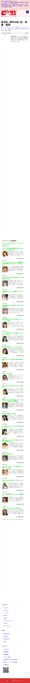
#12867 (26, 33)
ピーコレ (5, 610)
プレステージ (7, 626)
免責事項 (5, 652)
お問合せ (5, 664)
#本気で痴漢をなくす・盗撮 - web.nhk (11, 4)
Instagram (6, 633)
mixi (4, 641)
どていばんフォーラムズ (9, 27)
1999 (10, 680)
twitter (5, 636)
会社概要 (5, 654)
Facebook (6, 639)
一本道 (5, 623)
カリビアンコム (7, 620)
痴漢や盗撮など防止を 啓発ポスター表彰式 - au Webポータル (15, 6)
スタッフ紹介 (7, 657)
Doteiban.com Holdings (10, 659)
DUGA (5, 618)
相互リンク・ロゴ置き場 (10, 662)
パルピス (5, 608)
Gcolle (5, 615)
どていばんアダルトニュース (9, 1)
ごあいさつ (6, 649)
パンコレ (5, 613)
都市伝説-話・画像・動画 (14, 28)
